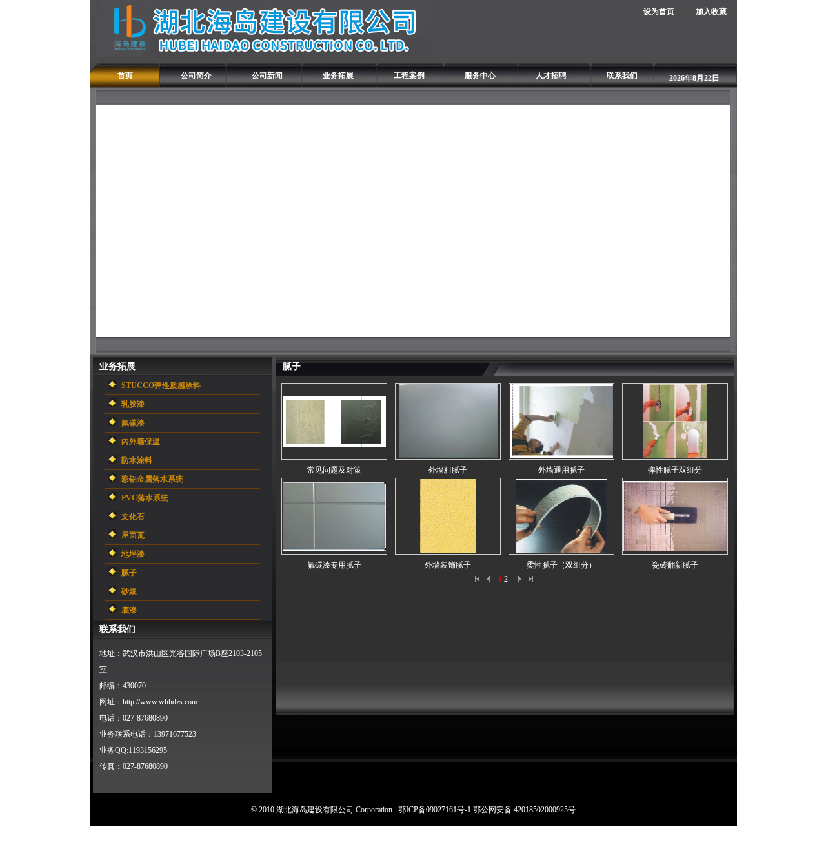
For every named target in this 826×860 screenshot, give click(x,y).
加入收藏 (711, 11)
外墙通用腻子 (561, 470)
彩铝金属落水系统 (152, 479)
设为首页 (658, 11)
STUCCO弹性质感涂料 (161, 385)
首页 (125, 75)
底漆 (129, 610)
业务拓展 (338, 75)
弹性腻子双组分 (675, 470)
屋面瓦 (133, 535)
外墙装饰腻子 (448, 564)
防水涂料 (136, 460)
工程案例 (409, 75)
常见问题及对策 (334, 470)
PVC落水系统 (144, 497)
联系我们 (622, 75)
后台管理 (361, 843)
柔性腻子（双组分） (561, 564)
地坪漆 (133, 553)
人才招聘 (551, 75)
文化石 (133, 516)
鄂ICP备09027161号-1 (434, 809)
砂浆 (129, 591)
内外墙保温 (140, 441)
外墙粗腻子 (447, 470)
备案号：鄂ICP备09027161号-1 (433, 843)
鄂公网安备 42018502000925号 (524, 809)
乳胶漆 (133, 404)
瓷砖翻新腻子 (675, 564)
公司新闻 (267, 75)
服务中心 (480, 75)
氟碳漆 (133, 422)
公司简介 (196, 75)
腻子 (129, 572)
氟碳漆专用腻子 (334, 564)
